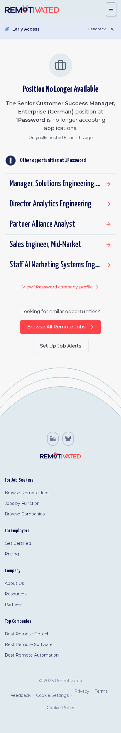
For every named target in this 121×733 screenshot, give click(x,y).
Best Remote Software (29, 644)
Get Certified (18, 543)
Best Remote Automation (32, 655)
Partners (13, 604)
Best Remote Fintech (27, 634)
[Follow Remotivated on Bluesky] (68, 439)
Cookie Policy (60, 707)
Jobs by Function (22, 503)
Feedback (97, 29)
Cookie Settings (52, 695)
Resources (15, 594)
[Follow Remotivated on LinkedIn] (53, 439)
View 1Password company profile (57, 287)
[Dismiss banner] (112, 29)
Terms (101, 691)
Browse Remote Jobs (27, 492)
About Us (14, 583)
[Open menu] (111, 9)
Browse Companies (25, 514)
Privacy (81, 691)
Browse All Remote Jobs (56, 327)
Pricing (12, 554)
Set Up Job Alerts (60, 346)
